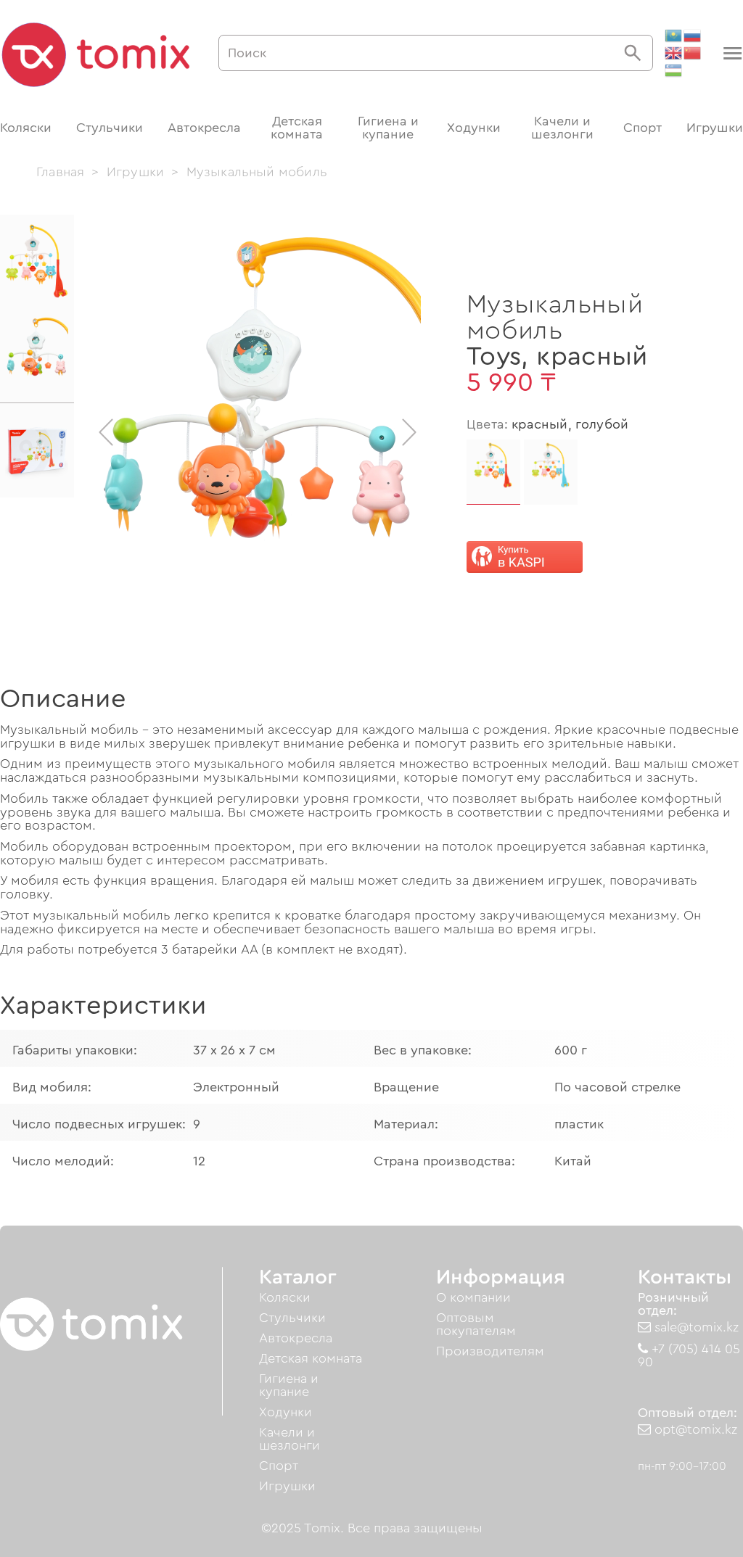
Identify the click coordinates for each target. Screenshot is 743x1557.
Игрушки (714, 127)
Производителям (490, 1351)
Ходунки (474, 127)
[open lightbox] (257, 432)
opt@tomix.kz (694, 1429)
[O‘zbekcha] (674, 70)
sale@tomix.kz (695, 1327)
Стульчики (109, 127)
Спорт (642, 127)
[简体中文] (693, 53)
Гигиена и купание (388, 128)
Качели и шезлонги (562, 128)
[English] (674, 53)
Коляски (26, 127)
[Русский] (693, 35)
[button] (731, 53)
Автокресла (204, 127)
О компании (473, 1297)
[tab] (37, 262)
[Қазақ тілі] (674, 35)
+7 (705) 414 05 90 (689, 1355)
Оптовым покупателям (476, 1324)
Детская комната (297, 128)
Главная (60, 171)
